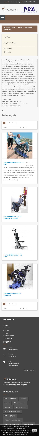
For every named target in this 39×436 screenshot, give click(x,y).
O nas (6, 325)
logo (19, 378)
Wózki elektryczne (19, 403)
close (34, 430)
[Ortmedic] (10, 8)
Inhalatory (8, 407)
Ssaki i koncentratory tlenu (13, 420)
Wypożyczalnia (9, 335)
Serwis (7, 330)
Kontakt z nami (29, 370)
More (3, 111)
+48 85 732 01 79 (29, 2)
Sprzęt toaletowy (21, 407)
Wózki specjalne (10, 416)
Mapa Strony (8, 338)
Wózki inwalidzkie (10, 398)
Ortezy (7, 403)
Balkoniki (24, 398)
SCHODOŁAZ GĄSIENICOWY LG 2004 (11, 101)
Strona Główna (10, 27)
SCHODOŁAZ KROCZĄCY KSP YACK (11, 106)
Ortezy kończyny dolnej (12, 424)
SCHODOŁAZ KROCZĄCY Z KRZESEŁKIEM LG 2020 (15, 103)
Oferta (20, 27)
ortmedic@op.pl (14, 2)
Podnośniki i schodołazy (12, 411)
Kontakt (7, 328)
